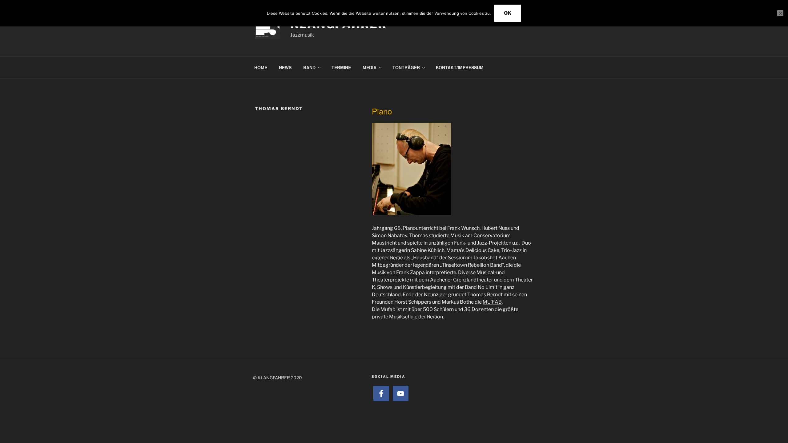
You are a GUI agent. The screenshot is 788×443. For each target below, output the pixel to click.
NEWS (285, 67)
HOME (260, 67)
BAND (309, 67)
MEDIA (369, 67)
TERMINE (341, 67)
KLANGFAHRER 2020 (280, 377)
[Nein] (780, 13)
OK (507, 13)
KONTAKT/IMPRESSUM (460, 67)
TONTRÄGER (406, 67)
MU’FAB (492, 302)
